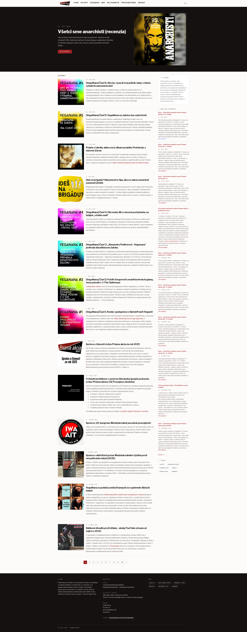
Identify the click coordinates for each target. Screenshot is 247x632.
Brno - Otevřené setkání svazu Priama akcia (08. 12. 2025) (172, 318)
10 (122, 562)
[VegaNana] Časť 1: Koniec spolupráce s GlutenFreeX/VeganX (119, 311)
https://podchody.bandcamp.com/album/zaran (131, 163)
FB (187, 237)
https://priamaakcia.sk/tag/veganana (128, 318)
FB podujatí (114, 546)
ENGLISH (141, 3)
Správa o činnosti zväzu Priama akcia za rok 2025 (113, 344)
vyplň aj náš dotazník (171, 241)
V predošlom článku (93, 286)
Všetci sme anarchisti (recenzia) (92, 31)
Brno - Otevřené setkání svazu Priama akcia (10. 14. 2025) (172, 352)
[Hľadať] (185, 3)
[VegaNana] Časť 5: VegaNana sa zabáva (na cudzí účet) (116, 115)
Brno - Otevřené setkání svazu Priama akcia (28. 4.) (172, 177)
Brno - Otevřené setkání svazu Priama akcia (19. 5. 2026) (172, 145)
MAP (103, 3)
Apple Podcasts (134, 411)
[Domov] (65, 3)
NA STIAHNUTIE (113, 3)
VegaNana (174, 471)
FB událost (162, 279)
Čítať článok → (65, 51)
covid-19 (161, 464)
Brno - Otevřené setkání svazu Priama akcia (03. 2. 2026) (172, 286)
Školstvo (174, 468)
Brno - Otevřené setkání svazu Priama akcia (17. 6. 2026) (172, 113)
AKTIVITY (84, 3)
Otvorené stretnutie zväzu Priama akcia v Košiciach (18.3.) (173, 209)
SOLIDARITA (94, 3)
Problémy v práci (164, 468)
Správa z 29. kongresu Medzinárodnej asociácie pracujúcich (118, 423)
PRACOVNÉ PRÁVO (128, 3)
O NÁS (76, 3)
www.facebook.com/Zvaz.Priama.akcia (121, 617)
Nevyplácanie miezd (173, 464)
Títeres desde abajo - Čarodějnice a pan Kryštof (173, 386)
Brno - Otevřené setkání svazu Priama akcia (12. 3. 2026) (172, 254)
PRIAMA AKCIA (74, 628)
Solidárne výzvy (163, 471)
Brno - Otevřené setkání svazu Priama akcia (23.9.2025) (172, 424)
